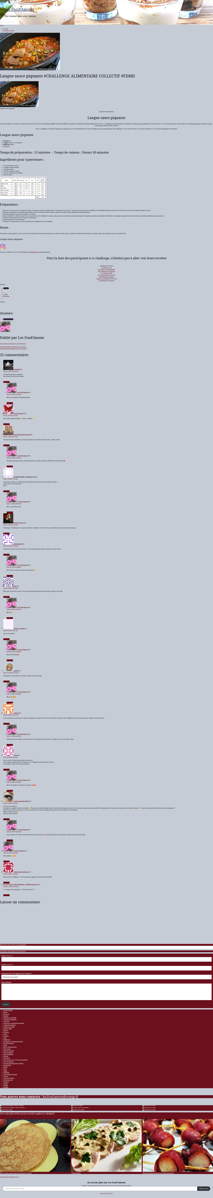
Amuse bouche (8, 1010)
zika (15, 586)
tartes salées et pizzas (10, 1074)
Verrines (6, 1082)
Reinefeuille (18, 544)
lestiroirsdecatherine (21, 872)
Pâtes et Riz (7, 1049)
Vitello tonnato (76, 1173)
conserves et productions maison (13, 1023)
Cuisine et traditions (102, 279)
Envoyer (6, 1004)
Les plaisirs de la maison (106, 280)
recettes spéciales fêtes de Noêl (13, 1063)
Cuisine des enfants (9, 1025)
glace (5, 1038)
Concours (6, 1021)
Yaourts (5, 1087)
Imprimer (6, 146)
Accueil (5, 29)
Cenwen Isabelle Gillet (21, 801)
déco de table (7, 1029)
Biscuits (5, 1016)
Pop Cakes (6, 1058)
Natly (15, 755)
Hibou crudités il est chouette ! (13, 347)
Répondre (6, 382)
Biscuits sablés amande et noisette (13, 349)
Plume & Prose (19, 523)
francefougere (19, 413)
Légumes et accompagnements (13, 1041)
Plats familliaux (8, 319)
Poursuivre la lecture (106, 1193)
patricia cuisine (19, 628)
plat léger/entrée (8, 1051)
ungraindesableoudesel (22, 435)
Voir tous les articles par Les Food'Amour (13, 344)
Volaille (5, 1085)
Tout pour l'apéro (8, 1078)
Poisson (5, 1056)
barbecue (6, 1014)
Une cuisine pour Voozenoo (106, 271)
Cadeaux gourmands (9, 1019)
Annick (16, 713)
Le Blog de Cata (106, 268)
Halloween (6, 1040)
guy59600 (17, 369)
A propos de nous (8, 30)
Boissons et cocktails (9, 1018)
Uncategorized (8, 1080)
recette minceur (8, 1062)
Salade (5, 1067)
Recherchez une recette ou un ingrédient (13, 945)
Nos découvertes (8, 1043)
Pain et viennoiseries (10, 1047)
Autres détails (6, 982)
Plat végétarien (8, 1052)
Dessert (5, 1030)
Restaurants (7, 1065)
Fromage (6, 1032)
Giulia (16, 671)
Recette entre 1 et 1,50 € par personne (15, 1060)
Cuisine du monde (9, 1027)
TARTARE (6, 1073)
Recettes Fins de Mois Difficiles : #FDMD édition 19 (20, 884)
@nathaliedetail (33, 252)
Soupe (5, 1071)
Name (7, 956)
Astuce (5, 1012)
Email (7, 965)
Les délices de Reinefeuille (106, 269)
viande (5, 1084)
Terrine (5, 1076)
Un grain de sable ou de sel (106, 275)
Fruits (5, 1034)
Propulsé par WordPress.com (9, 1177)
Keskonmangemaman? (106, 277)
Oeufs (5, 1045)
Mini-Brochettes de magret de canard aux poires (158, 1173)
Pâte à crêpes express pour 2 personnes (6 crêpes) (16, 1173)
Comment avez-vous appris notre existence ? (16, 973)
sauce (5, 1069)
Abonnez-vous (203, 1189)
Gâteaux (6, 1036)
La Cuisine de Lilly (106, 273)
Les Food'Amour (19, 9)
